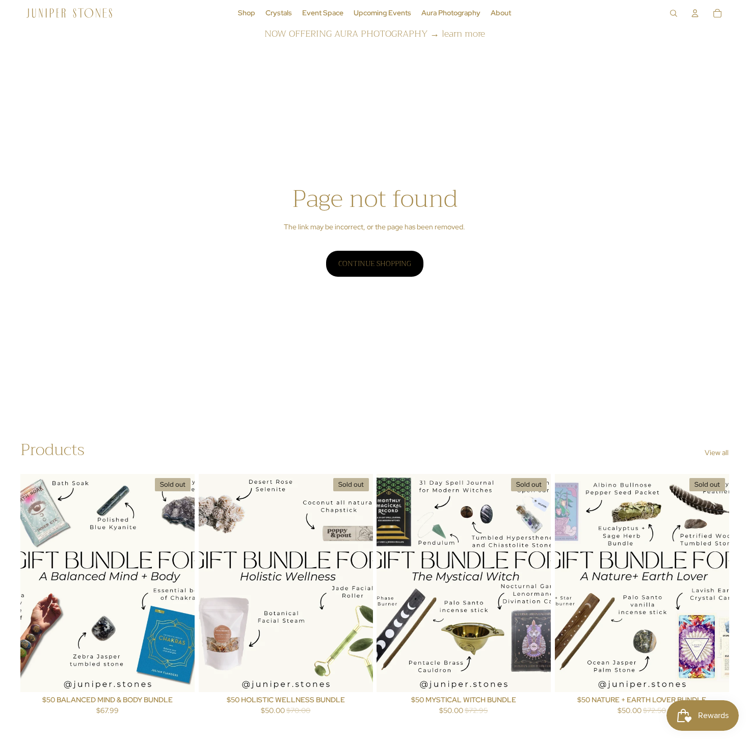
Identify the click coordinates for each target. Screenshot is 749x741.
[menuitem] (246, 13)
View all (717, 452)
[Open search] (673, 13)
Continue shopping (374, 263)
